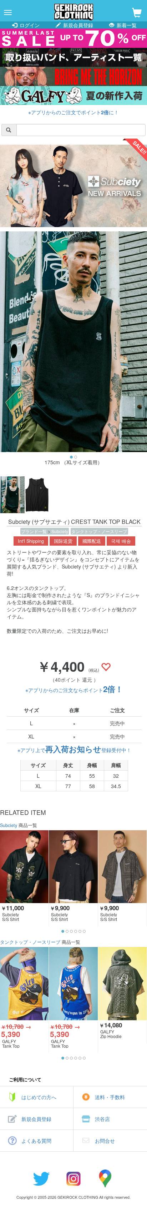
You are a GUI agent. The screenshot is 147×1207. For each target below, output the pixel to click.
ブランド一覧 (34, 531)
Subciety (59, 531)
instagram (73, 1178)
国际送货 (63, 541)
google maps (106, 1178)
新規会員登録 (77, 25)
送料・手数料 (110, 1097)
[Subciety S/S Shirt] (24, 866)
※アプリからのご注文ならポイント (74, 689)
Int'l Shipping (31, 541)
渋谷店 (102, 1118)
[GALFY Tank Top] (24, 983)
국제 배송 (121, 541)
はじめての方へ (38, 1097)
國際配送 (91, 541)
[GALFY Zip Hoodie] (122, 983)
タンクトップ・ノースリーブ (99, 531)
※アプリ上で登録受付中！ (74, 749)
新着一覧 (126, 25)
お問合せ (105, 1140)
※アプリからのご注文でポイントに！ (73, 112)
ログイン (29, 25)
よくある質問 (36, 1140)
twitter (41, 1178)
